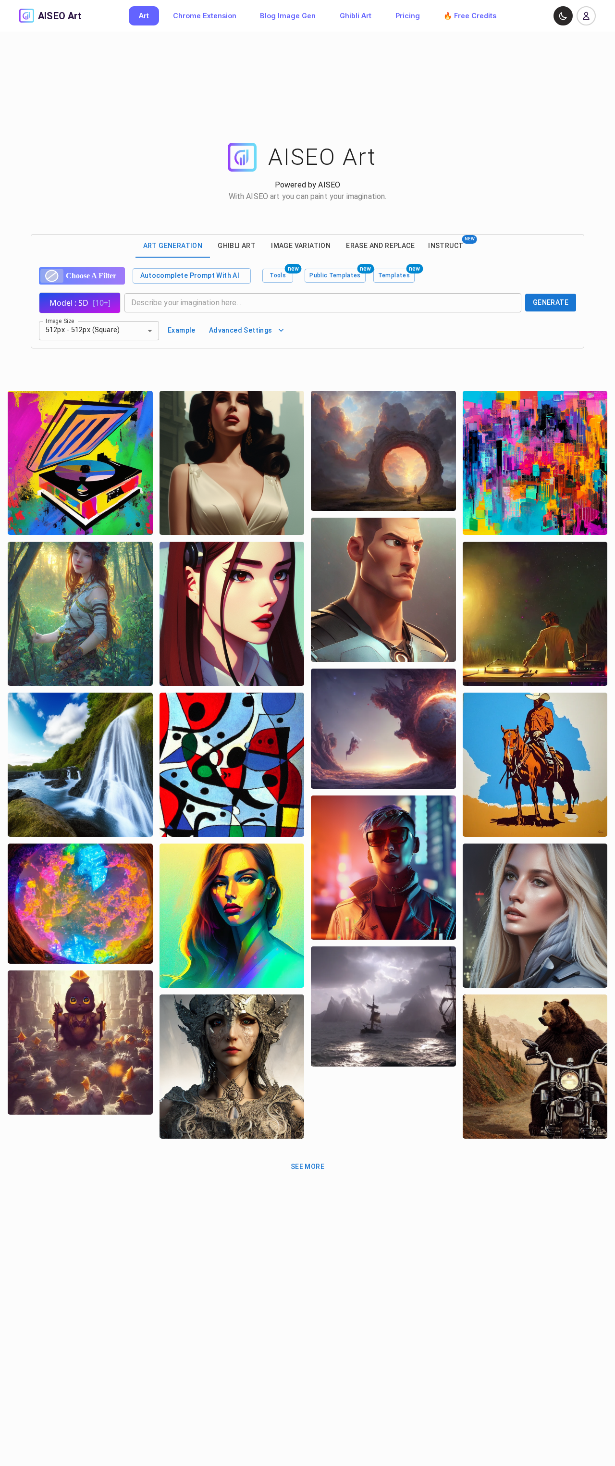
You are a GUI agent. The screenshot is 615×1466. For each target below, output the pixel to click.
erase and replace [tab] (380, 245)
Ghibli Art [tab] (237, 245)
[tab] (451, 246)
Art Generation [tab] (173, 245)
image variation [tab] (301, 245)
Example (182, 330)
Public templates (335, 275)
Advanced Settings (240, 330)
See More (307, 1166)
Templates (394, 275)
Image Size (60, 320)
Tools (278, 275)
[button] (99, 330)
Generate (550, 302)
